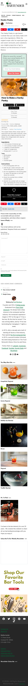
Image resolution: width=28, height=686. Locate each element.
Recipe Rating (4, 232)
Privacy (22, 684)
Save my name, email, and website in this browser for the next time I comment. (13, 271)
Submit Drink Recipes (8, 656)
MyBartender (20, 305)
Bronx (3, 449)
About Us (4, 631)
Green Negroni (5, 401)
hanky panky (9, 283)
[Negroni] (14, 459)
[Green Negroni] (14, 391)
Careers (3, 648)
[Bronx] (14, 435)
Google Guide (19, 348)
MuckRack (13, 350)
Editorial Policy (6, 651)
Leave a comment (7, 196)
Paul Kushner (18, 129)
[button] (2, 120)
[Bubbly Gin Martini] (14, 411)
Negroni (3, 468)
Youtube (11, 348)
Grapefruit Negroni (7, 381)
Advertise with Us (6, 653)
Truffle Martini (5, 488)
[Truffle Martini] (14, 478)
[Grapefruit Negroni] (14, 372)
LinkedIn (15, 346)
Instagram (22, 346)
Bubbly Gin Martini (7, 420)
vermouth (18, 283)
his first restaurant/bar (18, 335)
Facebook (5, 348)
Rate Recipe (14, 108)
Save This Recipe (14, 73)
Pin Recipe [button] (20, 105)
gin (3, 283)
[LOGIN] (26, 4)
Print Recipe (9, 105)
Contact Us (4, 629)
